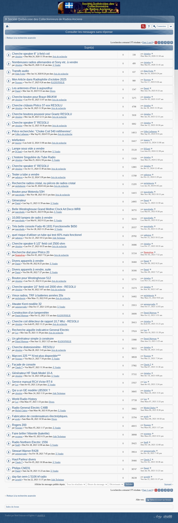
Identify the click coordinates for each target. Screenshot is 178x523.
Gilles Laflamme (22, 134)
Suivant (167, 484)
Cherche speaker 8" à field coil (31, 53)
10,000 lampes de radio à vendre (32, 217)
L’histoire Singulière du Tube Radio (33, 157)
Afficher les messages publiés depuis (49, 484)
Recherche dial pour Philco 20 (30, 252)
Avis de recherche (59, 56)
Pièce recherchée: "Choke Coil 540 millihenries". (42, 131)
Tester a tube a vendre (25, 174)
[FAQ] (149, 26)
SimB (17, 445)
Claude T (19, 367)
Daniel (18, 91)
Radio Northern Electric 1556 (30, 442)
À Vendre (56, 65)
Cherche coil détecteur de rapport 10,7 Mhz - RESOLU (45, 321)
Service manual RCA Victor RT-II (32, 381)
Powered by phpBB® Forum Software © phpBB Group (168, 516)
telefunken (18, 140)
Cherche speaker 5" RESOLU (30, 122)
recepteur (19, 436)
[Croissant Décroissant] (121, 484)
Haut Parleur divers (24, 459)
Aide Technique (58, 238)
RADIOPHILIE (57, 82)
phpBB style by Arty (157, 516)
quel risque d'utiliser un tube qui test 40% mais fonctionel (47, 234)
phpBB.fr (41, 515)
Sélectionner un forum (160, 499)
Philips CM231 (21, 468)
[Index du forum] (7, 26)
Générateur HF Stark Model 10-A (32, 373)
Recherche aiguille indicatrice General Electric (40, 329)
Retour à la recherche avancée (21, 38)
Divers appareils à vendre (28, 260)
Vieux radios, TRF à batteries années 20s (37, 295)
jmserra (18, 143)
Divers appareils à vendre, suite (31, 269)
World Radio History (24, 399)
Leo (16, 333)
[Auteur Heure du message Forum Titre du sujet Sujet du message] (97, 484)
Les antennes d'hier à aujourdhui (32, 88)
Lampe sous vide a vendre (28, 148)
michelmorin (20, 186)
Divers (52, 91)
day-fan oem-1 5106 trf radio (29, 476)
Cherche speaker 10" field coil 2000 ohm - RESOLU (44, 286)
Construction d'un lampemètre (30, 312)
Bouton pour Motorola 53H (28, 191)
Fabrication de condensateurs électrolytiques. (40, 416)
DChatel (18, 151)
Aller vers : (140, 499)
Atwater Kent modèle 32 (27, 303)
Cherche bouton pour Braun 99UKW (34, 96)
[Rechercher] (143, 26)
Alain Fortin (20, 74)
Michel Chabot (21, 410)
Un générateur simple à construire (33, 338)
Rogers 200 (19, 424)
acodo (17, 419)
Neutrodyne (20, 255)
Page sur (147, 42)
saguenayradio (21, 307)
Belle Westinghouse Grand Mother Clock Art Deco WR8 (46, 209)
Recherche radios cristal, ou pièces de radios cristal (43, 183)
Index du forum (12, 507)
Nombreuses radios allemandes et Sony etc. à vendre (45, 62)
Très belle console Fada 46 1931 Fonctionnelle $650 (44, 226)
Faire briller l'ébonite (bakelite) (30, 433)
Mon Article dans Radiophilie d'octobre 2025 (39, 79)
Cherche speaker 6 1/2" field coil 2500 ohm (38, 243)
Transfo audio (20, 70)
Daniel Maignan (21, 315)
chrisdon (18, 56)
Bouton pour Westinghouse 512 (31, 278)
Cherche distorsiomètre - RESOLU (33, 347)
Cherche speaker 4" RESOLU (30, 165)
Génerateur (19, 200)
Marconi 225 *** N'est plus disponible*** (36, 355)
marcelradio (20, 195)
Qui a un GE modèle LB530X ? (31, 390)
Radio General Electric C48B (30, 407)
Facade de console (24, 364)
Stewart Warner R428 (25, 450)
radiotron (19, 177)
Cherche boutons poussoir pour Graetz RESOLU (42, 114)
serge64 (18, 479)
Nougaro (18, 82)
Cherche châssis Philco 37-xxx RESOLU (37, 105)
